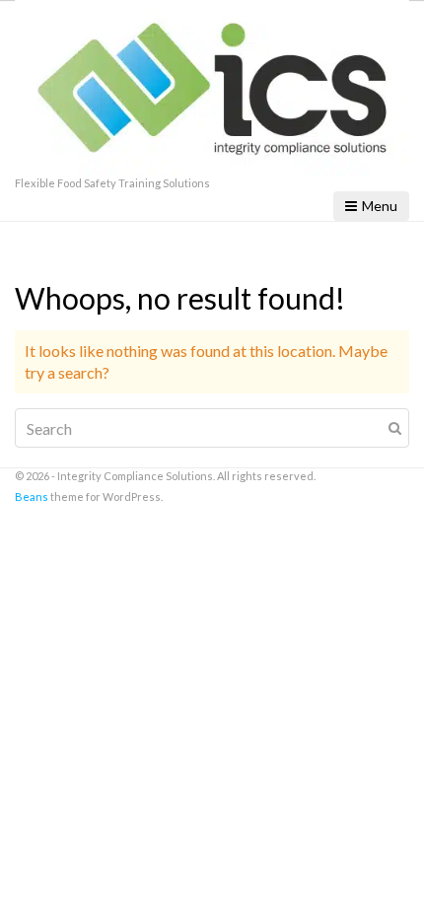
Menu (379, 205)
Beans (31, 496)
